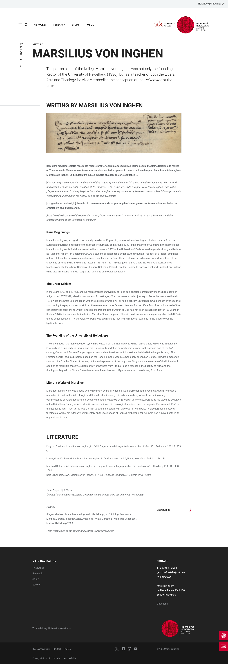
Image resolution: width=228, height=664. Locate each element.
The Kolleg (39, 24)
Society (36, 584)
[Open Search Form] (28, 25)
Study (75, 24)
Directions (162, 603)
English (67, 649)
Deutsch (57, 649)
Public (90, 24)
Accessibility (70, 658)
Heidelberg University (209, 3)
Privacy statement (41, 658)
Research (59, 24)
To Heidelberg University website (50, 628)
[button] (51, 561)
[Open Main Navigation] (22, 25)
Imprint (57, 658)
